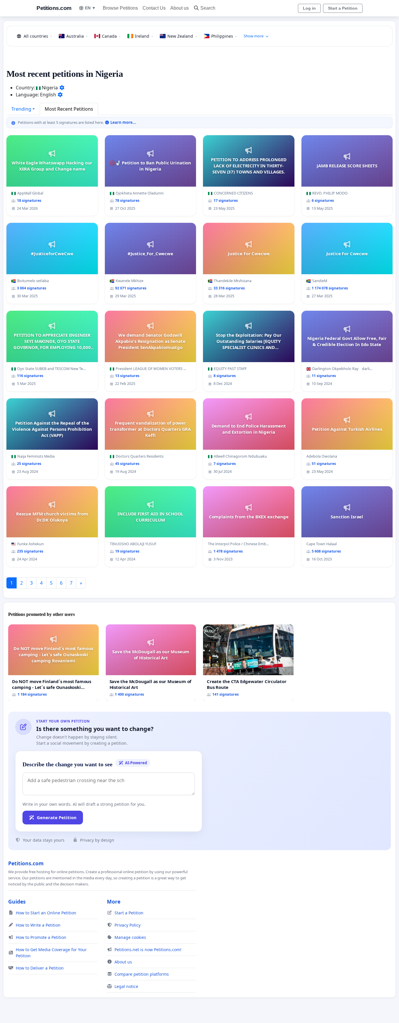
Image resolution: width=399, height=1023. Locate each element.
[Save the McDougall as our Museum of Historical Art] (151, 662)
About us (179, 8)
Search (207, 8)
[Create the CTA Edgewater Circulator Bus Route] (248, 662)
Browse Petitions (120, 8)
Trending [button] (21, 109)
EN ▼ (90, 8)
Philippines (224, 36)
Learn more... (123, 122)
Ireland (144, 36)
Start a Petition (343, 8)
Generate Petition (57, 817)
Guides (17, 901)
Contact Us (154, 8)
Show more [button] (253, 36)
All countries (38, 36)
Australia (76, 36)
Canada (111, 36)
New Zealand (182, 36)
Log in (309, 8)
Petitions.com (54, 8)
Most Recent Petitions (69, 109)
